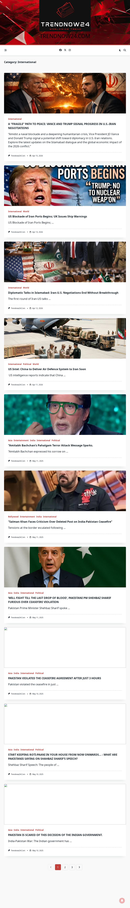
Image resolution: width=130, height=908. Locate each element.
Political (27, 364)
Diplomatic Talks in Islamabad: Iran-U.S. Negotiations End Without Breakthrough (63, 293)
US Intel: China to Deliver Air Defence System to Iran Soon (47, 369)
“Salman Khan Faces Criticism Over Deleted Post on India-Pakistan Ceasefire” (60, 521)
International (15, 119)
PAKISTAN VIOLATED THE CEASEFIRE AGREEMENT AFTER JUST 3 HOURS (54, 678)
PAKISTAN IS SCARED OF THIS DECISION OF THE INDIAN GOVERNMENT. (55, 835)
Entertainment (21, 440)
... (53, 222)
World (26, 211)
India (32, 440)
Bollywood (13, 516)
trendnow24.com (65, 36)
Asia (10, 440)
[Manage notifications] (122, 900)
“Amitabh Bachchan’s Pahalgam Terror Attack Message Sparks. (50, 445)
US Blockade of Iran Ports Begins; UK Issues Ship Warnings (47, 216)
